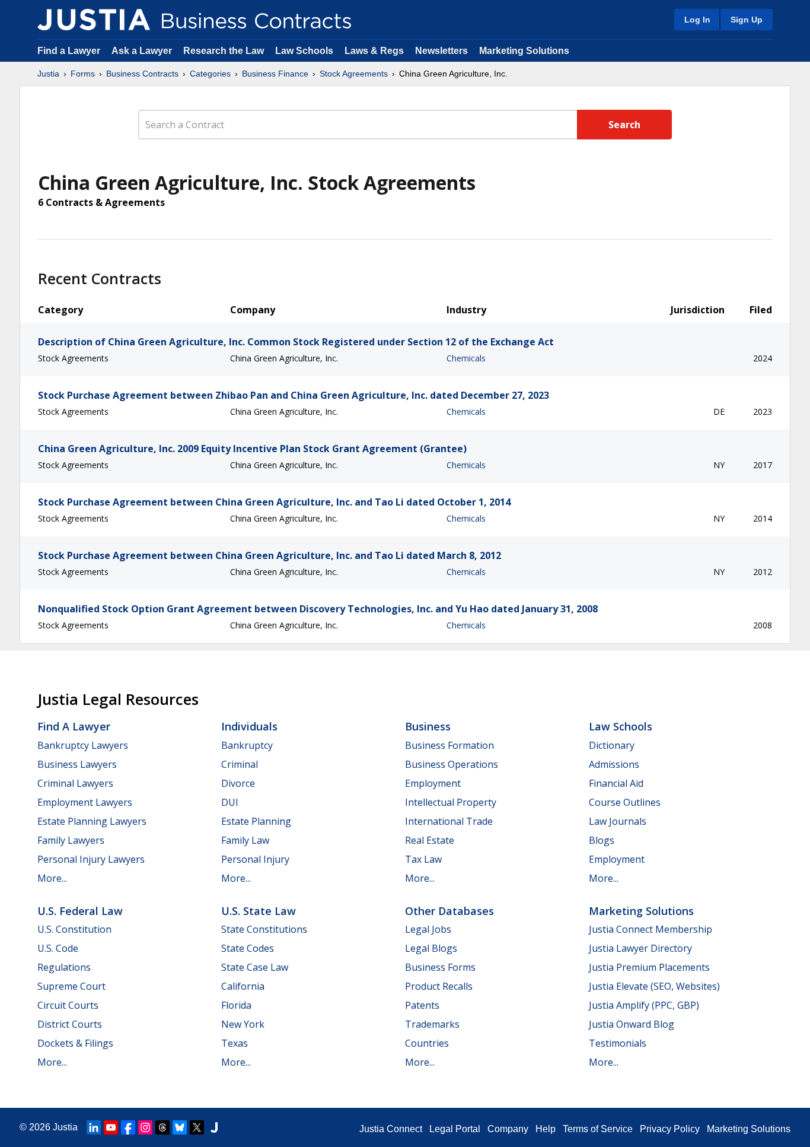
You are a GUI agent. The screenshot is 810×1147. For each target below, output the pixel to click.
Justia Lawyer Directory (640, 948)
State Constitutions (264, 929)
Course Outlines (625, 802)
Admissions (614, 764)
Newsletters (441, 51)
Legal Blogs (431, 948)
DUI (229, 802)
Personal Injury (255, 859)
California (242, 986)
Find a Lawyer (68, 51)
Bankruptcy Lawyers (82, 745)
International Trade (449, 821)
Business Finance (275, 73)
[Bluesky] (180, 1127)
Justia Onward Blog (631, 1024)
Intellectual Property (450, 802)
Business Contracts (142, 73)
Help (545, 1129)
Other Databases (449, 911)
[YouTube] (111, 1127)
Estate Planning (256, 821)
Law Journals (617, 821)
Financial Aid (616, 783)
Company (507, 1129)
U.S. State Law (258, 911)
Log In (697, 19)
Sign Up (747, 19)
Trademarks (432, 1024)
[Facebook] (128, 1127)
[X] (197, 1127)
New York (242, 1024)
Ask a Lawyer (142, 51)
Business (428, 726)
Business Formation (449, 745)
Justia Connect (390, 1129)
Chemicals (466, 358)
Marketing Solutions (524, 51)
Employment (433, 783)
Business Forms (440, 967)
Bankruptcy (247, 745)
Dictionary (611, 745)
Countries (427, 1043)
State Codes (247, 948)
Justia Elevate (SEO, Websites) (654, 986)
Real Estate (429, 840)
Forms (83, 73)
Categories (210, 73)
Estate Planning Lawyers (91, 821)
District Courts (69, 1024)
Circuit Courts (67, 1005)
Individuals (249, 726)
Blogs (601, 840)
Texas (234, 1043)
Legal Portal (454, 1129)
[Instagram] (145, 1127)
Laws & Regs (374, 51)
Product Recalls (439, 986)
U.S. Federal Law (80, 911)
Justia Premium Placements (649, 967)
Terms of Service (598, 1129)
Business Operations (451, 764)
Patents (422, 1005)
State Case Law (254, 967)
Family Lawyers (70, 840)
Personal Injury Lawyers (91, 859)
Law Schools (304, 51)
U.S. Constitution (74, 929)
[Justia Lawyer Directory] (214, 1127)
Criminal (239, 764)
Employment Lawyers (84, 802)
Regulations (64, 967)
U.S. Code (57, 948)
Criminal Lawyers (75, 783)
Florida (236, 1005)
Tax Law (423, 859)
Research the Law (223, 51)
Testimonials (617, 1043)
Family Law (245, 840)
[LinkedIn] (94, 1127)
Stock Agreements (354, 73)
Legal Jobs (428, 929)
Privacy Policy (670, 1129)
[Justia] (93, 19)
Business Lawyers (77, 764)
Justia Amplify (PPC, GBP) (644, 1005)
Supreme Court (71, 986)
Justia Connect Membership (650, 929)
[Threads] (162, 1127)
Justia (48, 73)
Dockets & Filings (75, 1043)
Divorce (238, 783)
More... (52, 878)
